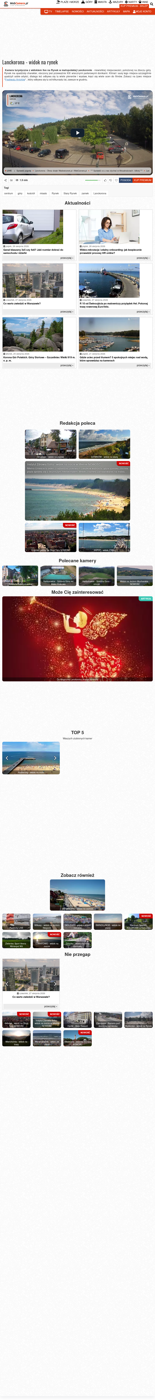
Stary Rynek (70, 193)
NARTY (133, 2)
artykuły (113, 11)
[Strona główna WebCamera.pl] (16, 4)
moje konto (143, 11)
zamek (85, 193)
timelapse (62, 11)
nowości (78, 11)
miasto (43, 193)
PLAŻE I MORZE (70, 2)
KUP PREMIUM (142, 180)
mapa (126, 11)
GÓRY (89, 2)
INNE (145, 2)
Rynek (55, 193)
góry (20, 193)
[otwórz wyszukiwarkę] (152, 4)
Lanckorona (100, 193)
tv (50, 11)
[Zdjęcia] (11, 180)
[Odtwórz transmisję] (77, 132)
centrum (8, 193)
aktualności (95, 11)
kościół (31, 193)
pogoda (125, 180)
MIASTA (102, 2)
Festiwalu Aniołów (15, 79)
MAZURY (118, 2)
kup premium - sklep (134, 6)
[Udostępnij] (5, 180)
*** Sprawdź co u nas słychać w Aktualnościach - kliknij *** (81, 170)
